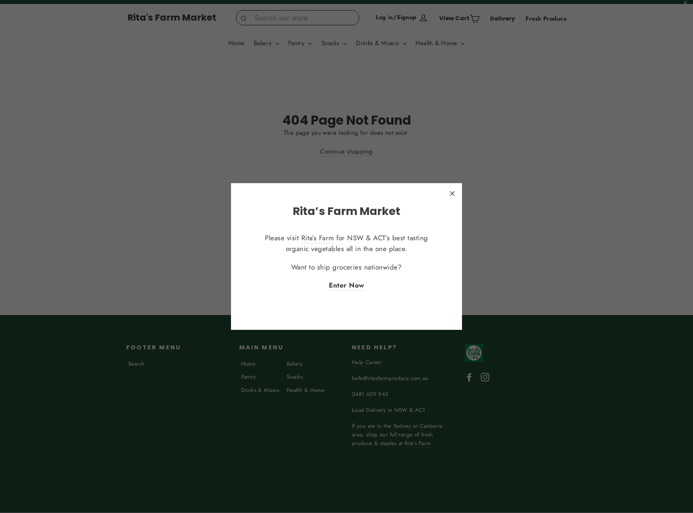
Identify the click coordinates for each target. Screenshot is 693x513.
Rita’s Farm (317, 238)
